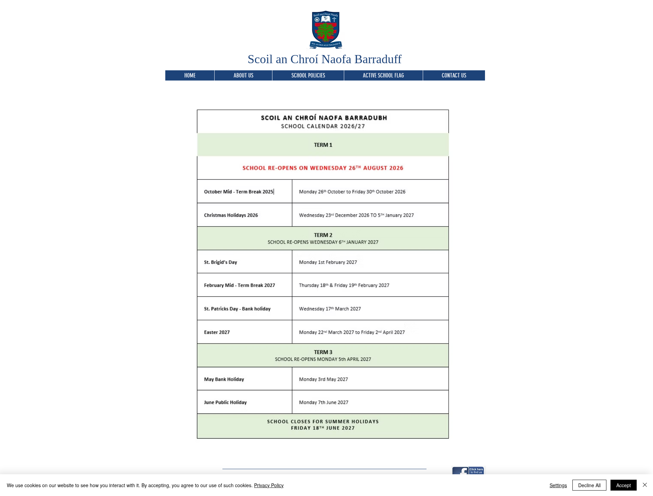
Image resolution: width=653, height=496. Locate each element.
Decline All (589, 485)
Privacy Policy (269, 485)
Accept (623, 485)
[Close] (645, 485)
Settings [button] (558, 485)
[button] (308, 75)
